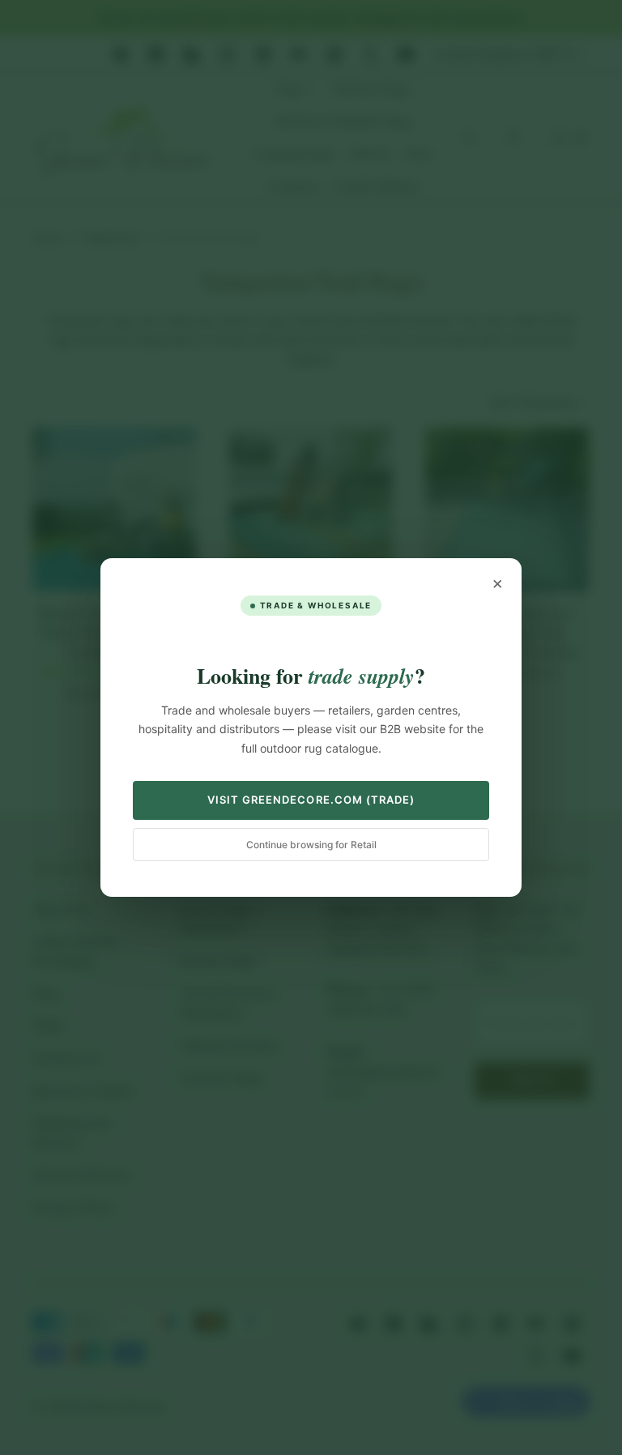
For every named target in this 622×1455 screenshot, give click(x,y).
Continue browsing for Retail (311, 844)
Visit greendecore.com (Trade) (311, 799)
